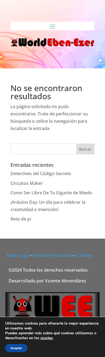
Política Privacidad (52, 255)
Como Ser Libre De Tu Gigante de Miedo (51, 193)
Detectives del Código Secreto (40, 173)
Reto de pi (20, 219)
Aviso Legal (17, 255)
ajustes (46, 338)
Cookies (84, 255)
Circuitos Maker (26, 183)
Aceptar (16, 348)
